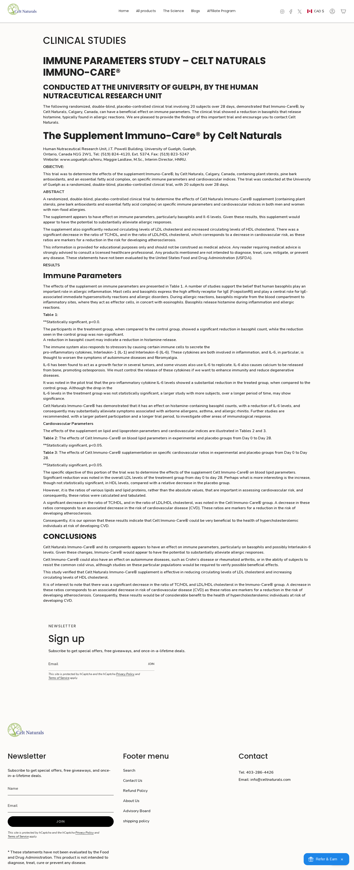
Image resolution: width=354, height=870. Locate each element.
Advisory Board (137, 811)
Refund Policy (135, 790)
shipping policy (136, 821)
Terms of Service (58, 678)
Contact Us (132, 780)
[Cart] (343, 11)
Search (129, 770)
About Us (131, 800)
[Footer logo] (26, 732)
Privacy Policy (125, 674)
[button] (173, 11)
